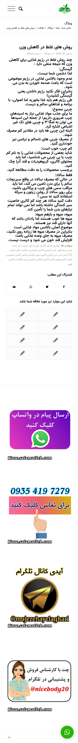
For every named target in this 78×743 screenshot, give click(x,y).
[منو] (10, 8)
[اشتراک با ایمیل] (14, 287)
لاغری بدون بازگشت (25, 259)
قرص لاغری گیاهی (45, 259)
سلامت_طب (22, 250)
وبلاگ (68, 23)
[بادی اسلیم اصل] (22, 353)
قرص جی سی (61, 255)
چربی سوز (34, 246)
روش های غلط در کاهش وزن (45, 47)
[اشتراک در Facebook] (63, 287)
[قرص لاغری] (22, 327)
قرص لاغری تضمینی (16, 255)
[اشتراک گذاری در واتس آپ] (31, 287)
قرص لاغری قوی (64, 259)
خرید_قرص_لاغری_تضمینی (42, 250)
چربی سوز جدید (20, 246)
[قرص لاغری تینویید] (55, 314)
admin (30, 54)
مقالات (46, 54)
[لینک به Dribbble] (9, 737)
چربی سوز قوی (64, 250)
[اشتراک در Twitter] (47, 287)
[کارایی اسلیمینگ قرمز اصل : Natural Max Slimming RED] (22, 340)
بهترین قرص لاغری (49, 246)
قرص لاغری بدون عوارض (40, 255)
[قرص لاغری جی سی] (55, 340)
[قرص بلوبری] (55, 353)
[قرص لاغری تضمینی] (22, 314)
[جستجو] (20, 8)
